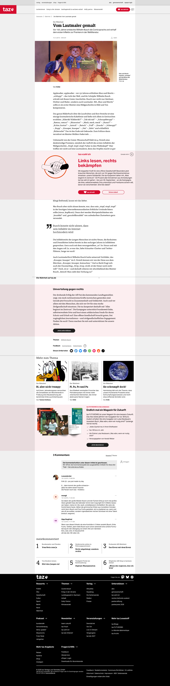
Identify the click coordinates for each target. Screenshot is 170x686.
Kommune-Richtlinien (116, 670)
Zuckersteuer (66, 589)
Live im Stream (91, 630)
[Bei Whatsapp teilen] (89, 350)
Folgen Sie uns (115, 577)
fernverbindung (42, 627)
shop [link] (54, 2)
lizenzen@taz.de (50, 673)
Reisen (38, 652)
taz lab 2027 (90, 636)
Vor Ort (89, 627)
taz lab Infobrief (67, 633)
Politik (38, 589)
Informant (90, 673)
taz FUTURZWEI (117, 627)
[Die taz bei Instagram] (132, 578)
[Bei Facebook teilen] (85, 350)
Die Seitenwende (92, 595)
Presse (88, 601)
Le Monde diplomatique (120, 630)
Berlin (38, 604)
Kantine (39, 656)
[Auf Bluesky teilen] (80, 350)
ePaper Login (66, 658)
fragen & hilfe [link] (62, 2)
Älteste (115, 455)
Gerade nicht (125, 154)
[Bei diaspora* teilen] (94, 350)
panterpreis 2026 (118, 604)
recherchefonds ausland (120, 598)
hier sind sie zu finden (76, 467)
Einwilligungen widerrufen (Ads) (97, 676)
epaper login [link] (128, 2)
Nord (38, 608)
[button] (132, 9)
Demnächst (90, 623)
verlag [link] (38, 2)
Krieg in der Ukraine (68, 592)
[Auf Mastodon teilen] (76, 350)
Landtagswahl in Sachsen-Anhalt (71, 596)
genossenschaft (117, 592)
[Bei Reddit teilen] (98, 350)
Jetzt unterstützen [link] (64, 330)
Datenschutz (99, 673)
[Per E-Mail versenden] (71, 350)
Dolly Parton (65, 601)
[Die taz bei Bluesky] (127, 578)
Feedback (65, 652)
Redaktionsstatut (101, 670)
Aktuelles (89, 589)
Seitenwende (122, 673)
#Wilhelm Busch (66, 340)
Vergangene (90, 633)
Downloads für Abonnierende (72, 661)
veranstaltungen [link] (47, 2)
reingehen (40, 639)
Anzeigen (39, 662)
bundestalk (40, 623)
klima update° (41, 630)
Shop (38, 659)
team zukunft (66, 623)
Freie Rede (40, 636)
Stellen (89, 598)
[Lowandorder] (55, 477)
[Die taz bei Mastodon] (122, 578)
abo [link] (110, 2)
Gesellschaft (40, 595)
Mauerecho (40, 633)
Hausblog (90, 592)
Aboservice (65, 655)
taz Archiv (115, 633)
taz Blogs (115, 624)
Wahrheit (47, 16)
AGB (115, 673)
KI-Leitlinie (129, 670)
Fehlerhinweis (77, 346)
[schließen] (132, 154)
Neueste (108, 455)
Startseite (39, 16)
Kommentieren (67, 346)
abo (113, 589)
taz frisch (64, 627)
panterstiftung (117, 601)
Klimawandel (66, 604)
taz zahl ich (116, 595)
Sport (38, 601)
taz (42, 577)
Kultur (38, 598)
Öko (37, 592)
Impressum (109, 673)
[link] (41, 9)
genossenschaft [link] (118, 2)
